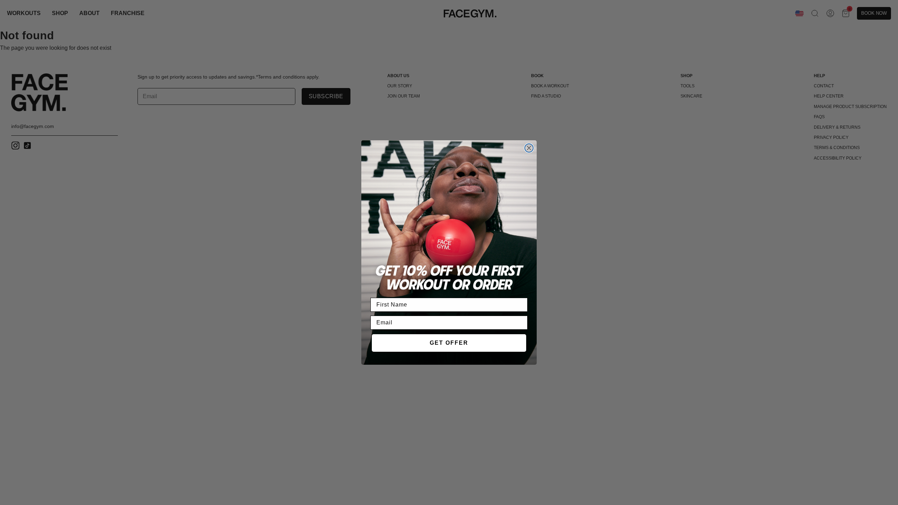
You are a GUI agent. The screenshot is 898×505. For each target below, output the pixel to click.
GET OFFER (449, 343)
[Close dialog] (529, 148)
